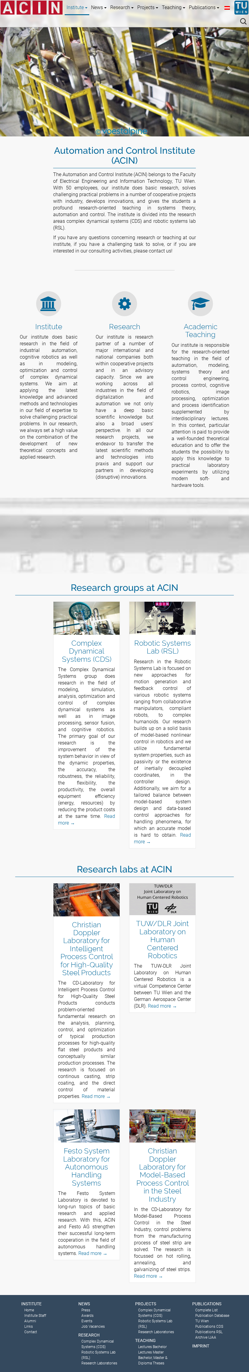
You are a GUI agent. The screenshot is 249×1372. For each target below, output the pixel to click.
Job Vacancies (93, 1326)
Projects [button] (146, 7)
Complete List (206, 1310)
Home (29, 1310)
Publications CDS (209, 1326)
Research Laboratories (99, 1363)
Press (85, 1310)
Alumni (30, 1321)
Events (86, 1321)
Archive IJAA (205, 1337)
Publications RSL (209, 1332)
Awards (87, 1315)
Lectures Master (151, 1352)
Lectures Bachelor (152, 1347)
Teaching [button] (172, 7)
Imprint (200, 1346)
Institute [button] (76, 7)
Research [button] (120, 7)
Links (28, 1326)
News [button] (97, 7)
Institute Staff (35, 1315)
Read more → (96, 1096)
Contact (30, 1332)
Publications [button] (203, 7)
